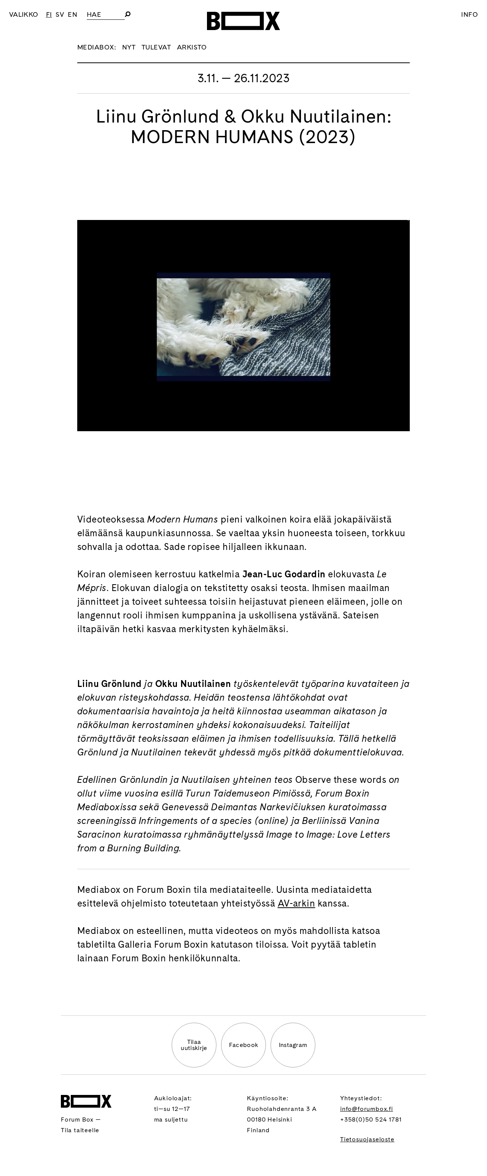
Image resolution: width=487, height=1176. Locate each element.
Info (469, 14)
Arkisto (192, 47)
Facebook (243, 1045)
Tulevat (156, 47)
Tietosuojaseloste (367, 1139)
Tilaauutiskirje (194, 1045)
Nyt (128, 47)
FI (49, 14)
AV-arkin (296, 903)
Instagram (293, 1045)
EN (72, 14)
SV (60, 14)
